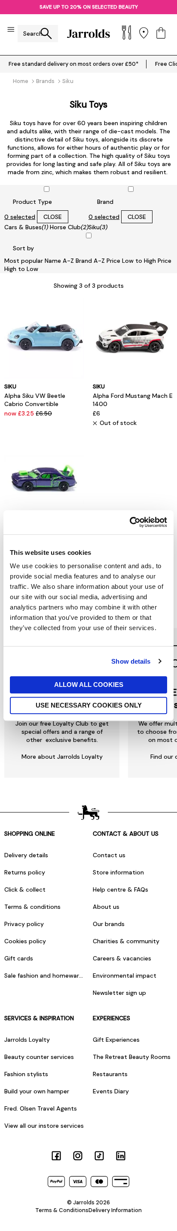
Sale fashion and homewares (44, 975)
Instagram (77, 1155)
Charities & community (126, 941)
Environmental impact (124, 975)
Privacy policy (24, 924)
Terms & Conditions (61, 1210)
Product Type (32, 202)
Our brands (109, 924)
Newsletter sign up (119, 993)
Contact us (109, 855)
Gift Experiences (116, 1039)
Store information (118, 872)
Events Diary (111, 1091)
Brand (105, 202)
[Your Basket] (160, 33)
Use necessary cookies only (89, 705)
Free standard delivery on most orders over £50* (73, 64)
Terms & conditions (32, 907)
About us (106, 907)
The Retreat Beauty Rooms (132, 1057)
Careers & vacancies (122, 958)
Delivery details (26, 855)
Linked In (120, 1155)
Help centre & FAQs (120, 889)
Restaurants (110, 1074)
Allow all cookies (88, 684)
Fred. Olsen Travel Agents (40, 1108)
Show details (130, 661)
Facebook (56, 1155)
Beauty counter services (39, 1057)
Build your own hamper (36, 1091)
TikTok (99, 1155)
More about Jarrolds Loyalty (62, 756)
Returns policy (24, 872)
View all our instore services (44, 1125)
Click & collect (25, 889)
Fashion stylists (26, 1074)
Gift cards (18, 958)
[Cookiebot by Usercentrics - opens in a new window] (129, 522)
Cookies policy (25, 941)
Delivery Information (115, 1210)
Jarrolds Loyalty (27, 1039)
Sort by (23, 248)
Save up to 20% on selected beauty (89, 6)
